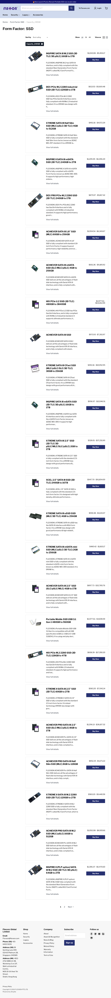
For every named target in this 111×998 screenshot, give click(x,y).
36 (86, 37)
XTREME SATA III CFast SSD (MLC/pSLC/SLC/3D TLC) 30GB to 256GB (61, 368)
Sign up (69, 943)
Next (70, 907)
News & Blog (48, 940)
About (46, 934)
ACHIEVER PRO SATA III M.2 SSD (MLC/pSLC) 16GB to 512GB (61, 833)
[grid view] (103, 37)
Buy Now (95, 60)
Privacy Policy (49, 943)
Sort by (28, 37)
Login (99, 8)
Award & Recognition (52, 937)
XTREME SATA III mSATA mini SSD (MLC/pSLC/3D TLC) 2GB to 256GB (62, 550)
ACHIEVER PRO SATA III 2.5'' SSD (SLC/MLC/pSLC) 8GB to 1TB (61, 727)
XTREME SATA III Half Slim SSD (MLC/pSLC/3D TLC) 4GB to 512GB (62, 126)
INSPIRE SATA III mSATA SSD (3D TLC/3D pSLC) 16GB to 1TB (61, 404)
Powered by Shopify (9, 992)
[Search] (71, 8)
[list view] (106, 37)
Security (14, 15)
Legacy (25, 15)
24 (82, 37)
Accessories (38, 15)
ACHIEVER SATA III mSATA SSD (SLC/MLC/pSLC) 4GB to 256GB (61, 268)
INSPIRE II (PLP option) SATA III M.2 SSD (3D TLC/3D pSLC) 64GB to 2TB (61, 870)
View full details (52, 75)
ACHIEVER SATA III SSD (58, 335)
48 (90, 37)
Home (5, 15)
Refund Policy (49, 946)
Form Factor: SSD (17, 22)
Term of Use (48, 955)
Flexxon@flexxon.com (11, 938)
